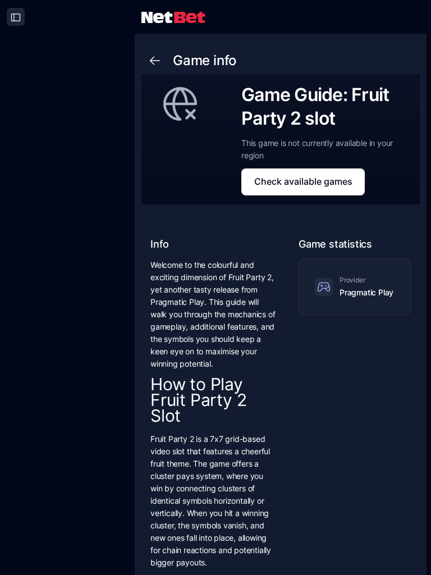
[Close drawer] (16, 17)
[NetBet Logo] (173, 16)
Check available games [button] (303, 181)
